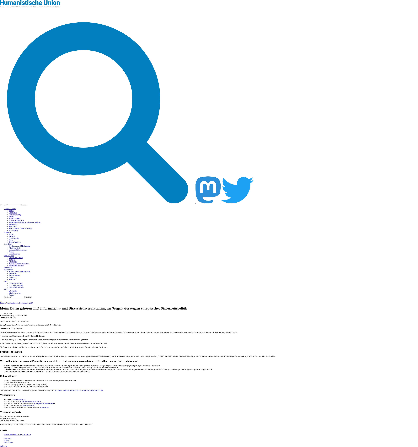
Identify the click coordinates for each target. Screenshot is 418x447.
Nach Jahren (23, 303)
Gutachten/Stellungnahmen (18, 250)
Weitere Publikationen (16, 266)
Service (6, 289)
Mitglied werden (14, 275)
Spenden (12, 279)
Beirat (11, 240)
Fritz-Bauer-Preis (14, 248)
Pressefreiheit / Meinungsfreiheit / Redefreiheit (24, 222)
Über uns (7, 232)
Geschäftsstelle (14, 238)
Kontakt (11, 295)
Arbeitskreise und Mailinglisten (19, 246)
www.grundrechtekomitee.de (44, 403)
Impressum (8, 438)
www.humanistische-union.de (30, 401)
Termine (3, 303)
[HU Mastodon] (208, 203)
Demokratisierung (15, 215)
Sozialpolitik (13, 226)
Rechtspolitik (13, 224)
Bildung (11, 211)
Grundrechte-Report (16, 258)
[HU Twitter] (237, 203)
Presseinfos (8, 267)
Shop (6, 281)
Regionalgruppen (15, 242)
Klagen (11, 252)
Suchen (23, 205)
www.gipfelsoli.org (18, 399)
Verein (11, 234)
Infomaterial (13, 291)
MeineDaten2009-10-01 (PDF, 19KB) (17, 435)
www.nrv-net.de (28, 405)
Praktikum (12, 277)
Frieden (11, 217)
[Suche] (98, 203)
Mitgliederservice (15, 293)
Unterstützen (8, 269)
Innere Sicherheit (14, 218)
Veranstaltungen (14, 254)
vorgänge (12, 260)
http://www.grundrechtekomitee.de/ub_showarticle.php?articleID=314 (79, 390)
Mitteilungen (13, 262)
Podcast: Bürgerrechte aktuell (19, 264)
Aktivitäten (8, 244)
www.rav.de (44, 407)
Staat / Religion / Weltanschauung (20, 228)
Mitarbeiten (13, 273)
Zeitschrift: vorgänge (16, 285)
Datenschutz (13, 213)
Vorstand (12, 236)
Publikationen (9, 256)
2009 (31, 303)
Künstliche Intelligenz (16, 220)
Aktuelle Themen (10, 209)
